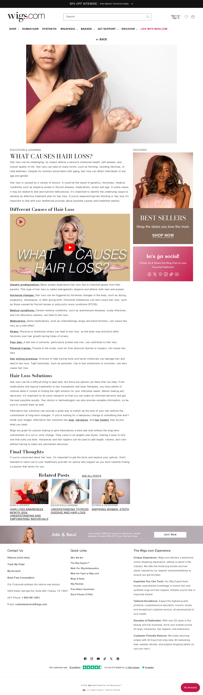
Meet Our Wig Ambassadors (85, 568)
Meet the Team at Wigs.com (85, 574)
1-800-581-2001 (31, 598)
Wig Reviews (77, 584)
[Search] (148, 17)
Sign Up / (176, 17)
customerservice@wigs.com (31, 604)
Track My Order (16, 564)
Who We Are (77, 558)
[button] (193, 17)
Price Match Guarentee (82, 589)
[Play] (70, 247)
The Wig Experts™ (80, 563)
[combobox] (148, 16)
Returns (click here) (18, 558)
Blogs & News (78, 579)
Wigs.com (92, 685)
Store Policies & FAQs (82, 595)
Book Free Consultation (20, 578)
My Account (14, 571)
